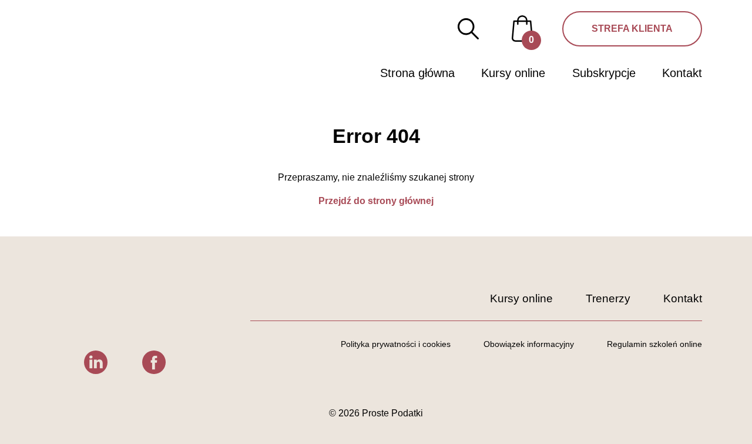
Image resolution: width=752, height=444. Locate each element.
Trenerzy (608, 298)
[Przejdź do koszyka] (522, 28)
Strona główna (417, 72)
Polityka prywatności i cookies (396, 344)
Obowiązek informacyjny (529, 344)
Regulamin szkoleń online (654, 344)
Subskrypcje (604, 72)
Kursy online (513, 72)
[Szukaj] (468, 29)
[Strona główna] (97, 46)
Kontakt (682, 72)
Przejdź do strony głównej (376, 201)
